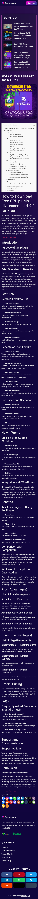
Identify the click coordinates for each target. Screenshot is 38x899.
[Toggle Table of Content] (32, 125)
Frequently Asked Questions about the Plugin (21, 184)
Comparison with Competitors (17, 157)
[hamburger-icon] (21, 3)
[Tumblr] (26, 802)
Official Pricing (11, 179)
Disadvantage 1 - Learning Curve (20, 174)
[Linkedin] (22, 798)
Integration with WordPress (17, 150)
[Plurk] (18, 802)
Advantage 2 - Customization (19, 166)
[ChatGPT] (30, 802)
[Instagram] (7, 798)
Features (9, 139)
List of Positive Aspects (16, 163)
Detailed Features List (15, 141)
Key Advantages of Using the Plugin (19, 155)
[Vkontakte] (3, 802)
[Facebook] (3, 798)
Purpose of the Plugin (15, 134)
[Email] (33, 802)
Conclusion (11, 190)
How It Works (11, 147)
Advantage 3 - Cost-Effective (19, 168)
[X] (26, 798)
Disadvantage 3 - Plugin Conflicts (20, 177)
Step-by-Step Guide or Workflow (18, 149)
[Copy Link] (3, 806)
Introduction (10, 133)
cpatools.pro (25, 896)
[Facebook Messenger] (11, 798)
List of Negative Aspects (16, 172)
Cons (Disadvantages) (13, 170)
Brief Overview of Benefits (16, 136)
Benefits (9, 153)
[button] (6, 874)
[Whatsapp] (14, 798)
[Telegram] (18, 798)
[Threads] (30, 798)
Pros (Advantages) (12, 161)
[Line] (22, 802)
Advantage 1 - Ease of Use (18, 165)
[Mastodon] (14, 802)
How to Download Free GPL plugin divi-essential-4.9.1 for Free (19, 129)
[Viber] (33, 798)
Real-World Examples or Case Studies (19, 159)
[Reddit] (7, 802)
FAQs (8, 182)
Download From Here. (8, 238)
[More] (7, 806)
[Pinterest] (11, 802)
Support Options (14, 188)
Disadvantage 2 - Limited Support (20, 176)
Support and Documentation (15, 186)
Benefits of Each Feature (16, 142)
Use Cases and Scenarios (16, 144)
